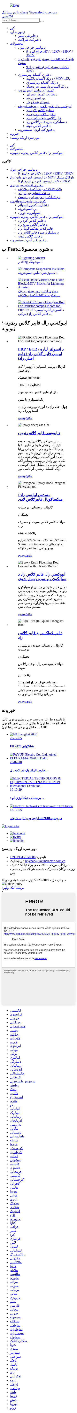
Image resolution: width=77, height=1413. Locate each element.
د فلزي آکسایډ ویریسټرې (35, 74)
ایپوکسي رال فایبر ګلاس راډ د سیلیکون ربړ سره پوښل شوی (42, 576)
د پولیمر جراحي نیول (32, 47)
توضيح (22, 418)
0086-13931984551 (23, 857)
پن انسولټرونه (35, 98)
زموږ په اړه (17, 32)
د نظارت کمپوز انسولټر (41, 94)
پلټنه (29, 418)
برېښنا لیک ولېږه (13, 887)
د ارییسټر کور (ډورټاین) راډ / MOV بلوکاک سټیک (42, 177)
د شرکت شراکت (29, 39)
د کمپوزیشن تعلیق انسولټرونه (37, 273)
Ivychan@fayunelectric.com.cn (45, 861)
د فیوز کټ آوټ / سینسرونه (36, 129)
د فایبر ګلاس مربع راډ (40, 114)
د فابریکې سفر (28, 35)
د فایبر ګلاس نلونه (38, 126)
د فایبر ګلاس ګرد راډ (40, 110)
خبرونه (14, 133)
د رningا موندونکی (30, 262)
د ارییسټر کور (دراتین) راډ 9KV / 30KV (44, 181)
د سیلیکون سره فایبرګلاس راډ (46, 122)
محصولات (16, 43)
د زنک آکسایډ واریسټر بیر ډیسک (47, 86)
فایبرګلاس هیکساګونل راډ (43, 118)
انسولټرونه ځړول (37, 102)
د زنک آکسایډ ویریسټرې (42, 82)
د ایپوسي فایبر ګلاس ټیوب (39, 433)
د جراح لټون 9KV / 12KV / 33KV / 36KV (46, 173)
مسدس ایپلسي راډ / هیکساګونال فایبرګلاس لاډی (40, 497)
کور (12, 28)
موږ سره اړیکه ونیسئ (25, 137)
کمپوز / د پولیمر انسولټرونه (36, 90)
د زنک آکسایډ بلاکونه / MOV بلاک (48, 78)
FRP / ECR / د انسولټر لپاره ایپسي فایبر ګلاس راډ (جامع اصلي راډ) (41, 353)
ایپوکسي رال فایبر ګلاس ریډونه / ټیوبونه (44, 106)
